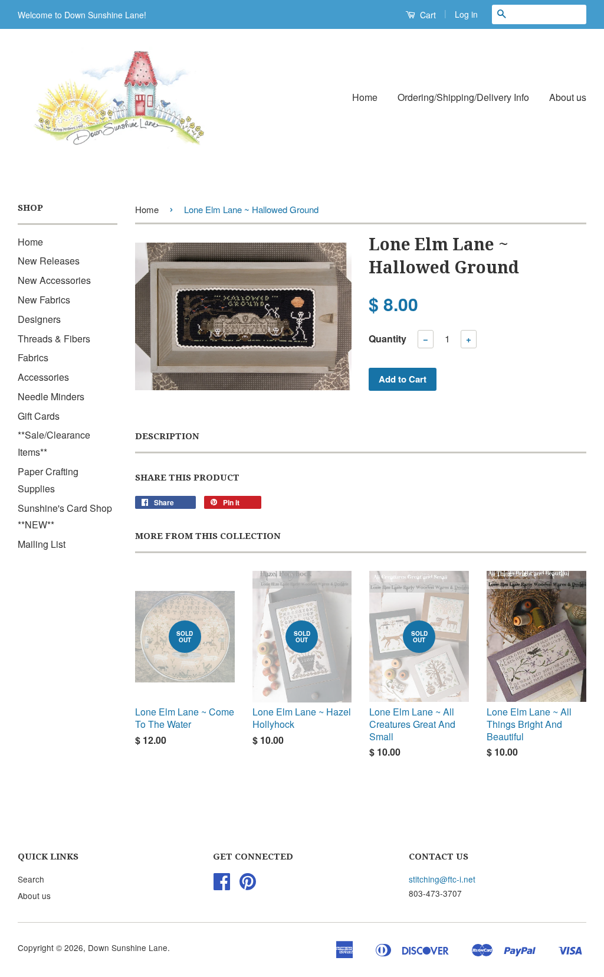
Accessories (43, 377)
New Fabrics (44, 299)
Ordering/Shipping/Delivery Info (463, 97)
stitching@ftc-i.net (442, 879)
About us (567, 97)
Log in (466, 14)
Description (167, 436)
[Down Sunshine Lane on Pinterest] (248, 885)
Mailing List (41, 544)
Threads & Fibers (54, 338)
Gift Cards (39, 416)
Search (31, 879)
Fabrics (33, 357)
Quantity (387, 338)
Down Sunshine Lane (128, 947)
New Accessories (54, 280)
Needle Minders (51, 396)
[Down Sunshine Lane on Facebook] (222, 885)
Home (365, 97)
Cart (427, 15)
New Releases (49, 260)
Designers (39, 319)
